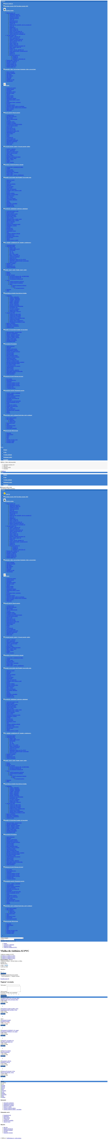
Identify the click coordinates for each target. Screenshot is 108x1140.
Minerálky (8, 433)
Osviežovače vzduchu (11, 404)
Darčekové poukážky (8, 1120)
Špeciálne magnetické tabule (13, 363)
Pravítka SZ (15, 56)
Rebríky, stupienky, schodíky (13, 334)
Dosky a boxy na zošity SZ (15, 31)
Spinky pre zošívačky (11, 189)
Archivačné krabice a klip (12, 211)
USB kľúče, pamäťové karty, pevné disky (19, 260)
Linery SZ (11, 19)
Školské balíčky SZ (11, 66)
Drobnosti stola (10, 205)
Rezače (8, 191)
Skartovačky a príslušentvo (12, 326)
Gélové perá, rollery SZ (14, 15)
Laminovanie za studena (15, 316)
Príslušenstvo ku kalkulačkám (16, 306)
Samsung (8, 273)
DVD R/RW (12, 250)
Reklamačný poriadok (9, 1105)
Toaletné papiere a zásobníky (13, 395)
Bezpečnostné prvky (11, 380)
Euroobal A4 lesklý (5, 1021)
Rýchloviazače (9, 229)
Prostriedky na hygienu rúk (12, 398)
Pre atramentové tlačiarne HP (16, 279)
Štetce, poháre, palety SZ (15, 47)
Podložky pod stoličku (11, 340)
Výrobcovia (6, 1119)
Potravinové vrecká (10, 425)
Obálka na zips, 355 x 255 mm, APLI (9, 999)
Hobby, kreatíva (10, 162)
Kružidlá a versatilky (11, 123)
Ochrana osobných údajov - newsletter (12, 1109)
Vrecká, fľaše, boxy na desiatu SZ (17, 34)
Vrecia (7, 411)
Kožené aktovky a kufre (12, 213)
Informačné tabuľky (11, 372)
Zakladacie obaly (10, 234)
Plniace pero (9, 144)
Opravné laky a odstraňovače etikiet (14, 167)
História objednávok (8, 1128)
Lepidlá (8, 168)
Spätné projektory (10, 374)
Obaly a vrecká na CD (14, 255)
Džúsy (7, 435)
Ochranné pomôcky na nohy (13, 382)
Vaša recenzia (4, 991)
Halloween (11, 420)
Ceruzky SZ (12, 23)
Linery (8, 136)
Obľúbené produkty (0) (9, 464)
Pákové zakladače (10, 221)
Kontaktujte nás (7, 1115)
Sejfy (7, 232)
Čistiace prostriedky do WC (12, 402)
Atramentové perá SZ (14, 14)
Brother (8, 272)
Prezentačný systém (11, 364)
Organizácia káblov (11, 245)
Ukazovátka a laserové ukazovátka (14, 371)
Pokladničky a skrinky (11, 225)
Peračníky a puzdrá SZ (11, 61)
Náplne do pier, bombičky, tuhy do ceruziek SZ (20, 24)
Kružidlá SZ (15, 57)
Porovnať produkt (14, 975)
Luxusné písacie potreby (12, 125)
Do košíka (3, 1003)
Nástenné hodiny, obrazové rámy (14, 332)
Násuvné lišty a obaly (11, 216)
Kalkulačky (9, 295)
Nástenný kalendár (10, 73)
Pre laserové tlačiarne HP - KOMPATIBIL (19, 276)
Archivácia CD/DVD (14, 257)
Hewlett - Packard (10, 275)
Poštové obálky (10, 95)
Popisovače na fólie (11, 129)
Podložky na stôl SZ (11, 63)
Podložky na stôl (10, 79)
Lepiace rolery (9, 173)
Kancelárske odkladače (11, 199)
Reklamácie (6, 1116)
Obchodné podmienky (9, 1103)
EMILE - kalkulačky (14, 302)
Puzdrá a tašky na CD (14, 249)
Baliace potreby (10, 109)
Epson (10, 284)
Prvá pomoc (9, 379)
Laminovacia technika (14, 319)
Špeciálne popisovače (11, 116)
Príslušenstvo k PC (10, 266)
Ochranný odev (10, 386)
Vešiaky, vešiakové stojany (12, 336)
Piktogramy (9, 110)
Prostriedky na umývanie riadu (13, 401)
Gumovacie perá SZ (14, 18)
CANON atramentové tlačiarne (16, 281)
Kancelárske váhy (13, 307)
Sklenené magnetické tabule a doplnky (15, 362)
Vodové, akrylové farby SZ (15, 40)
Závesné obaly (9, 237)
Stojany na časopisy (11, 198)
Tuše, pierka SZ (13, 42)
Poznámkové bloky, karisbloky (13, 102)
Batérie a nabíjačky (10, 323)
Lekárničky (9, 381)
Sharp (7, 290)
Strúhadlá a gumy (10, 121)
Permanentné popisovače (12, 140)
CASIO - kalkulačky (14, 297)
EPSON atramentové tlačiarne (19, 285)
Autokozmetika (10, 394)
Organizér (8, 78)
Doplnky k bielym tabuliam (12, 356)
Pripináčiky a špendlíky (11, 203)
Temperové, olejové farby (12, 151)
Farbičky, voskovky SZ (14, 36)
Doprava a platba (7, 1106)
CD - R (11, 251)
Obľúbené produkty (8, 1130)
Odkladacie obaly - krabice (12, 220)
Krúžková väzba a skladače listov (17, 318)
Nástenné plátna (10, 353)
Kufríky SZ (12, 48)
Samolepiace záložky (11, 98)
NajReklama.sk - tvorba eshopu (14, 1138)
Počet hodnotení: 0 (5, 976)
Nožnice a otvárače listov (12, 194)
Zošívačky (8, 185)
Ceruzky (8, 120)
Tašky (7, 424)
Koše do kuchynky (10, 408)
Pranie (7, 403)
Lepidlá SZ (12, 52)
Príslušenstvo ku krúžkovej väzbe (17, 322)
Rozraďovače (9, 228)
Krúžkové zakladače (11, 215)
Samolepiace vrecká (11, 231)
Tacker (8, 201)
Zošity (7, 101)
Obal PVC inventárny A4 (6, 1042)
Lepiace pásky (9, 169)
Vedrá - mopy (9, 407)
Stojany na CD (12, 258)
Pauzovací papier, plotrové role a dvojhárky (16, 107)
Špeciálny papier (10, 93)
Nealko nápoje (9, 434)
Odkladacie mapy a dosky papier (14, 219)
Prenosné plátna (10, 354)
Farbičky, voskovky (11, 149)
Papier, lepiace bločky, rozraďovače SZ (18, 51)
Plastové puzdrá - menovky (12, 370)
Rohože (8, 412)
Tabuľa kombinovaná (11, 359)
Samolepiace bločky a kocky (13, 99)
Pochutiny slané (10, 442)
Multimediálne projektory (12, 350)
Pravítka (8, 182)
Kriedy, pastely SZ (13, 43)
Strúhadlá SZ (12, 27)
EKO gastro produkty (11, 417)
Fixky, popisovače (10, 150)
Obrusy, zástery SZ (13, 44)
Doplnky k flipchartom (11, 349)
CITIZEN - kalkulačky (14, 299)
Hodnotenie (3, 994)
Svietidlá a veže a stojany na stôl (13, 190)
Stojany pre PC (12, 262)
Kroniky (8, 103)
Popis (2, 978)
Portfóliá (8, 227)
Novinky (6, 1131)
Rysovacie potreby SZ (14, 55)
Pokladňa (6, 468)
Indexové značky (10, 212)
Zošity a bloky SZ (13, 28)
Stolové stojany (10, 368)
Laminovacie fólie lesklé (15, 314)
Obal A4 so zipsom (5, 1052)
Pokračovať (3, 995)
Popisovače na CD (10, 128)
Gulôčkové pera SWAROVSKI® (14, 124)
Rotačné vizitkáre (10, 193)
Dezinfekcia (9, 399)
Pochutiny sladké (10, 441)
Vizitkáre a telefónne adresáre (13, 233)
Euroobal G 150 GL (5, 1062)
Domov (5, 943)
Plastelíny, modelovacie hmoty (13, 157)
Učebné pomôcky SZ (11, 64)
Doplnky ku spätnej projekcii (13, 351)
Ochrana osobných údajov (10, 1108)
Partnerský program (8, 1132)
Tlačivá (8, 94)
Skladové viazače (10, 180)
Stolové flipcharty (10, 346)
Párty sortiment (9, 419)
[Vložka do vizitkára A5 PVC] (8, 955)
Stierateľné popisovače (11, 141)
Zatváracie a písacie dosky (12, 236)
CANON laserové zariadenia (16, 282)
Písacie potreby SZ (10, 13)
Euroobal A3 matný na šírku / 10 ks (9, 1010)
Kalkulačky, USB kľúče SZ (18, 59)
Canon (8, 280)
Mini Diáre (9, 77)
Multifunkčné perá (10, 132)
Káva (7, 437)
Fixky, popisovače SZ (14, 38)
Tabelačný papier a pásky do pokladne (15, 106)
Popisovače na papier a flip (12, 131)
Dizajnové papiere (10, 105)
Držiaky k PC (9, 264)
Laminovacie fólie (10, 312)
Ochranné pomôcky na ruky (12, 384)
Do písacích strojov (19, 288)
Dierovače (8, 181)
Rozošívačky (9, 187)
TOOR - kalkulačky (14, 303)
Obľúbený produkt (5, 975)
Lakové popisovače (11, 138)
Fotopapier (8, 90)
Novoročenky (9, 81)
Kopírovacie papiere (11, 88)
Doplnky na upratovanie (12, 406)
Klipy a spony (9, 197)
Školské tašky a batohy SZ (12, 60)
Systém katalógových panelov (13, 366)
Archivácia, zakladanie (9, 944)
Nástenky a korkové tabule (12, 360)
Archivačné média (10, 246)
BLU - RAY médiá (13, 254)
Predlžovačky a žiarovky (15, 311)
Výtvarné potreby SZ (11, 35)
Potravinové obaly (10, 423)
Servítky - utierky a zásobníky (13, 393)
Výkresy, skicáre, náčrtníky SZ (16, 49)
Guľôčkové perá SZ (14, 17)
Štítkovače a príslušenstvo (12, 324)
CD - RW (11, 253)
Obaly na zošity (10, 217)
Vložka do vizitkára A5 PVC (10, 947)
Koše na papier (9, 186)
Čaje (7, 438)
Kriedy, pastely (9, 155)
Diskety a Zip (12, 247)
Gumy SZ (11, 26)
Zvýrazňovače (9, 137)
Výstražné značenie (11, 388)
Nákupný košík (7, 467)
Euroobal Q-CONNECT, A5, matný (9, 1031)
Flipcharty (8, 347)
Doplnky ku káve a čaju (12, 439)
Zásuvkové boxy (10, 195)
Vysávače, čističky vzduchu (12, 337)
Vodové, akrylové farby (11, 153)
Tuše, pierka (9, 154)
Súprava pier (9, 127)
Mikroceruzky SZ (13, 22)
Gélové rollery (9, 133)
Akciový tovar (7, 1121)
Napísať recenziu (15, 976)
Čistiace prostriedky (11, 267)
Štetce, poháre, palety (11, 158)
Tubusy (8, 238)
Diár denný (9, 74)
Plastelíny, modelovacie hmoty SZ (17, 45)
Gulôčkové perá (10, 115)
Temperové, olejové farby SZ (16, 39)
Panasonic (8, 289)
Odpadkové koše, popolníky (13, 410)
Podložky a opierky (11, 263)
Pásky (13, 286)
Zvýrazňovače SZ (13, 21)
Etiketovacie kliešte (13, 310)
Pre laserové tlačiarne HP (15, 277)
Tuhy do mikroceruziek (11, 119)
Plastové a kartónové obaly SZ (16, 32)
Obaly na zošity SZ (13, 30)
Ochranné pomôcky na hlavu (13, 385)
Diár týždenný (9, 75)
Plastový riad (12, 421)
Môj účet (6, 466)
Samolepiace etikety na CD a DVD (17, 259)
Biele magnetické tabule (12, 355)
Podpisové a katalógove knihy (13, 224)
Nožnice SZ (12, 53)
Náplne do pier (9, 142)
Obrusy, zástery (10, 159)
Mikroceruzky (9, 117)
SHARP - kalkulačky (14, 305)
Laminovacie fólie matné (15, 315)
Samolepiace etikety (11, 91)
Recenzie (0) (6, 978)
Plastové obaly (9, 223)
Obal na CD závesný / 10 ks (7, 1072)
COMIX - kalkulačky (14, 301)
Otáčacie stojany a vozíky (12, 240)
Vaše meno (3, 985)
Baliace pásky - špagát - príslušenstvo (15, 175)
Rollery (8, 135)
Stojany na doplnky (11, 184)
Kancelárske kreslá (10, 341)
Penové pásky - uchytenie (12, 172)
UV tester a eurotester (14, 308)
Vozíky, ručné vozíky (11, 338)
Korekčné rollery (10, 171)
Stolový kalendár (10, 71)
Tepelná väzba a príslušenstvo (16, 320)
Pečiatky (8, 202)
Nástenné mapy (10, 367)
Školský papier (9, 97)
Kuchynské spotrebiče (11, 428)
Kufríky (8, 160)
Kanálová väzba (10, 327)
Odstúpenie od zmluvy (9, 1104)
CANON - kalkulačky (14, 298)
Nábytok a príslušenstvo (12, 333)
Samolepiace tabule (10, 358)
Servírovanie (9, 427)
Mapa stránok (7, 1117)
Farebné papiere (10, 89)
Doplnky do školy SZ (11, 65)
